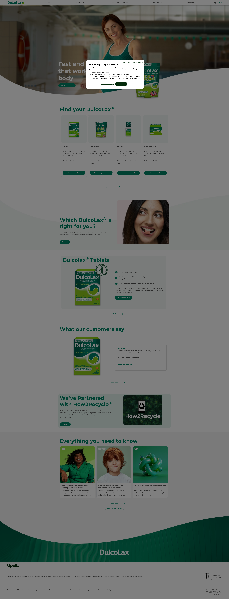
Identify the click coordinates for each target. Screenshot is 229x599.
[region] (115, 74)
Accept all (121, 84)
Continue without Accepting (133, 62)
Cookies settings (107, 84)
